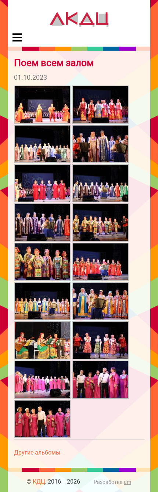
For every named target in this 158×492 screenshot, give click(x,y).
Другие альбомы (37, 452)
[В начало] (79, 24)
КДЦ (39, 481)
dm (127, 482)
